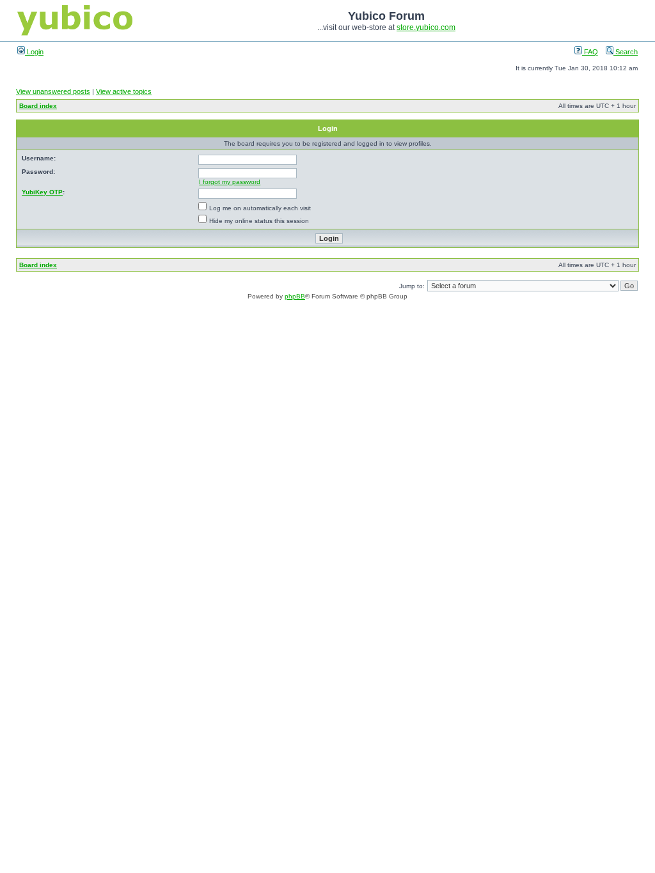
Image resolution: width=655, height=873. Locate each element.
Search (625, 52)
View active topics (124, 91)
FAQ (590, 52)
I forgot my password (229, 181)
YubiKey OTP (42, 192)
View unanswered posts (53, 91)
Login (34, 52)
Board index (38, 105)
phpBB (295, 296)
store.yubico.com (426, 27)
